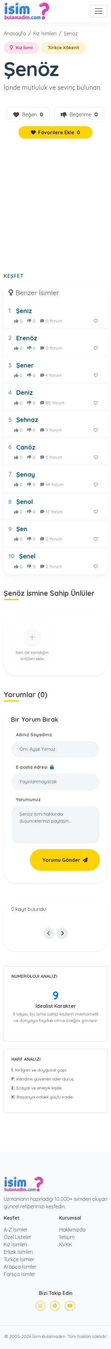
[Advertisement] (55, 209)
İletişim (67, 1237)
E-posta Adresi (32, 767)
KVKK (65, 1244)
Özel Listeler (17, 1237)
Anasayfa (15, 33)
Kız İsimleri (44, 33)
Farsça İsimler (19, 1274)
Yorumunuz (28, 799)
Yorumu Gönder (61, 860)
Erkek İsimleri (18, 1252)
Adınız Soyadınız (34, 734)
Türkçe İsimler (19, 1259)
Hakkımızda (72, 1230)
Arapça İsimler (20, 1267)
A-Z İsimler (15, 1230)
